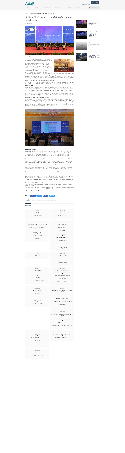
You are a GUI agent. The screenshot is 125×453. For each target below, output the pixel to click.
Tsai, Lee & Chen (62, 322)
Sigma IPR (62, 311)
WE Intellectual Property (37, 344)
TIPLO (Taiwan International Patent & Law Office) (62, 315)
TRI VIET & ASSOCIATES (37, 355)
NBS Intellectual (37, 235)
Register (88, 2)
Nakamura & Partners (62, 237)
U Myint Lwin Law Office (37, 280)
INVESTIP (37, 352)
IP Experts (69, 7)
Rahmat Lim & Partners (62, 259)
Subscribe (95, 2)
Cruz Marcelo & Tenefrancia (62, 275)
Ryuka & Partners (62, 240)
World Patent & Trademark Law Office (62, 325)
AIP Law (37, 212)
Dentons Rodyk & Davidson (37, 297)
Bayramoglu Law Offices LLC (62, 337)
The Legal (37, 340)
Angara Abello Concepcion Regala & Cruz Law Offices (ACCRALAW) (62, 271)
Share (33, 195)
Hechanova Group (62, 281)
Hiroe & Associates (62, 234)
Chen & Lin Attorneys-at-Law (62, 295)
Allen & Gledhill (37, 270)
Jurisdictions (46, 7)
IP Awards (55, 7)
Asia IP (26, 13)
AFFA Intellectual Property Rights (37, 224)
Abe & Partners (62, 227)
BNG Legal (62, 212)
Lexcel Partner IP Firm (62, 298)
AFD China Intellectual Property (62, 334)
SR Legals (37, 238)
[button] (86, 4)
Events (62, 7)
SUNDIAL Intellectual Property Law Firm (62, 308)
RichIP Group (62, 304)
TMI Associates (62, 244)
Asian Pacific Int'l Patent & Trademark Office (62, 291)
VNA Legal (37, 255)
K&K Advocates (37, 232)
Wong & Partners (62, 262)
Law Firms (77, 7)
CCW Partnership (37, 215)
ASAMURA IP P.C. (62, 224)
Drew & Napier (37, 300)
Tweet (39, 195)
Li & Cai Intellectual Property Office (62, 301)
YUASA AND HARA (62, 247)
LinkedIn (46, 195)
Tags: (26, 200)
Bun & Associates (62, 215)
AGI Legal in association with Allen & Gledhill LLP (37, 228)
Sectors (37, 7)
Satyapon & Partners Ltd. (37, 337)
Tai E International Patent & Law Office (62, 319)
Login (83, 2)
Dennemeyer (62, 230)
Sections (29, 7)
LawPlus (37, 277)
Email (52, 195)
